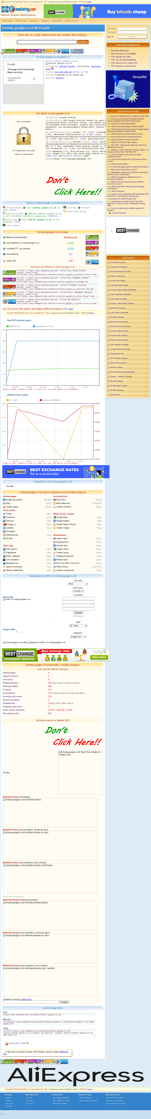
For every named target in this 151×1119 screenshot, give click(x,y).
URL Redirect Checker (119, 344)
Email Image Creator (118, 386)
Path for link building (60, 1103)
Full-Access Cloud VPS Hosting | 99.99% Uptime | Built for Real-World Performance (125, 120)
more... (89, 2)
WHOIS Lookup (116, 367)
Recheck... (55, 216)
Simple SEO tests (85, 1098)
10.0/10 (70, 248)
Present (86, 208)
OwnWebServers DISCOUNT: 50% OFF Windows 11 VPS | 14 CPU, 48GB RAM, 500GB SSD (126, 203)
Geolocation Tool (117, 354)
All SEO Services (117, 390)
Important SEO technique (115, 1098)
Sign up (110, 36)
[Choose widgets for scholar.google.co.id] (76, 53)
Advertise (34, 21)
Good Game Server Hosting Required (126, 137)
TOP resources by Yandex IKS (124, 63)
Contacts (8, 1100)
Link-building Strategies (61, 1098)
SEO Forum (21, 21)
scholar (60, 78)
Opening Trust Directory (114, 1100)
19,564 (99, 500)
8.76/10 (70, 243)
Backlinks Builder (117, 317)
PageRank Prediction (118, 267)
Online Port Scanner (118, 363)
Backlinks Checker (117, 308)
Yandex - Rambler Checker (121, 376)
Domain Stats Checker (119, 331)
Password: (111, 32)
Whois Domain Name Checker (122, 372)
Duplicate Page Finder (119, 285)
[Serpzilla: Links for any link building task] (128, 107)
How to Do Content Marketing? (123, 124)
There (99, 567)
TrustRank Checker (118, 262)
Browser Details (116, 381)
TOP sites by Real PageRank (123, 60)
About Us (8, 1098)
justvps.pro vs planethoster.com (123, 199)
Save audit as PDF (17, 1043)
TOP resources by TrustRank (123, 54)
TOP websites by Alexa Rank (123, 66)
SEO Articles (115, 395)
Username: (111, 29)
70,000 (48, 503)
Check (48, 507)
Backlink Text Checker (119, 322)
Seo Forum (30, 1100)
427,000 (47, 500)
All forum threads (119, 213)
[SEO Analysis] (18, 17)
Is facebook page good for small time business (129, 167)
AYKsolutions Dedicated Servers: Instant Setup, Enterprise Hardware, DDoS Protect (128, 130)
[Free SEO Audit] (34, 1063)
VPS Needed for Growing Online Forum (127, 134)
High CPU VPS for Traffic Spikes (124, 142)
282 (70, 254)
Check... (14, 210)
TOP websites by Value (121, 57)
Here (93, 567)
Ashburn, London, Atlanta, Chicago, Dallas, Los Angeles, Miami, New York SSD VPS (128, 151)
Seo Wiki (29, 1098)
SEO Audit (7, 21)
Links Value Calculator (119, 313)
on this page (67, 308)
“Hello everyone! (117, 191)
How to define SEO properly (116, 1103)
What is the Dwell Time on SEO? (124, 170)
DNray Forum (71, 21)
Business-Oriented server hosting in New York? (130, 116)
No (85, 211)
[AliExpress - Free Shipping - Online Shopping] (75, 1086)
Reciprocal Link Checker (120, 326)
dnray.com (26, 999)
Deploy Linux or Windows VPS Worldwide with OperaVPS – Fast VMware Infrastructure (127, 195)
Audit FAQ (57, 21)
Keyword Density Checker (120, 271)
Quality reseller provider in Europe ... (125, 139)
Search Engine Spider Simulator (123, 290)
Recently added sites (120, 50)
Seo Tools (29, 1103)
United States (67, 66)
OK (34, 79)
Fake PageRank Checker (120, 294)
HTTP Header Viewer (118, 358)
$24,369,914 (70, 237)
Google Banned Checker (120, 349)
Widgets (45, 21)
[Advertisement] (128, 419)
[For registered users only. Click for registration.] (27, 1043)
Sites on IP (80, 72)
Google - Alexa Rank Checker (122, 303)
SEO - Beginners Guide (61, 1100)
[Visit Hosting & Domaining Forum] (73, 198)
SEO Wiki (8, 1106)
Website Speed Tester (119, 340)
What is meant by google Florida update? (127, 126)
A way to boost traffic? (119, 164)
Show (48, 514)
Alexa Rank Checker (118, 299)
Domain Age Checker (118, 335)
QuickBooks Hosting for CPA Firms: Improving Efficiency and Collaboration (127, 173)
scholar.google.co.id (65, 61)
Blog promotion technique (88, 1100)
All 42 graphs (78, 616)
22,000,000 (97, 503)
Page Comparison (117, 276)
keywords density (72, 156)
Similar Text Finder (117, 281)
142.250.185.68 (63, 72)
